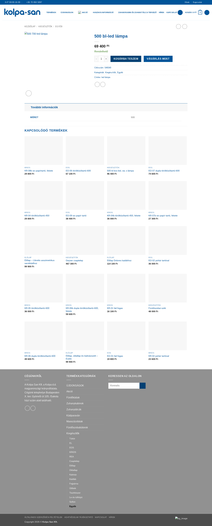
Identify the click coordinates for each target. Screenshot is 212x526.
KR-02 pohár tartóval (159, 356)
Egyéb (58, 26)
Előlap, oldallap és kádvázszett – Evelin (82, 357)
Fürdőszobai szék (157, 308)
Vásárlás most (158, 58)
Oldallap (73, 470)
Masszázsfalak (74, 421)
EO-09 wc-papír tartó (76, 215)
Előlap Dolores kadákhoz (119, 260)
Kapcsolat (197, 2)
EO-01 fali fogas (115, 356)
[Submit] (143, 386)
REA (71, 456)
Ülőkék (72, 488)
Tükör (72, 438)
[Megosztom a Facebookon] (97, 84)
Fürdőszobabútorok (77, 427)
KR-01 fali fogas (115, 308)
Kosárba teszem (126, 58)
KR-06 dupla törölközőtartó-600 (40, 356)
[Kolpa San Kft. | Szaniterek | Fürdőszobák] (22, 12)
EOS (71, 447)
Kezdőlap (30, 26)
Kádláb (72, 479)
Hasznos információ (103, 12)
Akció (85, 12)
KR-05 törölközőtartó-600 (37, 308)
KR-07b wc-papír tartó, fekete (163, 215)
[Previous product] (184, 26)
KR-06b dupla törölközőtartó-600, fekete (82, 309)
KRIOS (72, 452)
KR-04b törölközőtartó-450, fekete (123, 215)
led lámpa (105, 77)
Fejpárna (73, 483)
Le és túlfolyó (75, 497)
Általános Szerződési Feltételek (43, 517)
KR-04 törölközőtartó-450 (37, 215)
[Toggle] (28, 107)
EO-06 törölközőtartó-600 (78, 170)
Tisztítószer (75, 493)
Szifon (72, 502)
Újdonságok (67, 12)
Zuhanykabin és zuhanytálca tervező (137, 12)
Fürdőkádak (73, 397)
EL (70, 443)
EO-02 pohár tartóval (159, 260)
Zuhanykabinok (74, 403)
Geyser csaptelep (74, 260)
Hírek (187, 2)
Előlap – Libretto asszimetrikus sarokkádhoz (39, 261)
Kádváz (73, 474)
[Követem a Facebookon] (205, 2)
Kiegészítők (45, 26)
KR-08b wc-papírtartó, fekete (39, 170)
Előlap (72, 465)
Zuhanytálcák (73, 409)
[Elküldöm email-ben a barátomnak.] (102, 84)
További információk (44, 107)
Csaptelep (74, 461)
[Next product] (178, 26)
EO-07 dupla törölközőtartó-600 (164, 170)
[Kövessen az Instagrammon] (208, 2)
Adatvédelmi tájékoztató (78, 517)
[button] (193, 12)
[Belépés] (180, 12)
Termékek (51, 12)
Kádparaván (73, 415)
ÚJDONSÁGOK (75, 385)
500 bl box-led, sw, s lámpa (120, 170)
